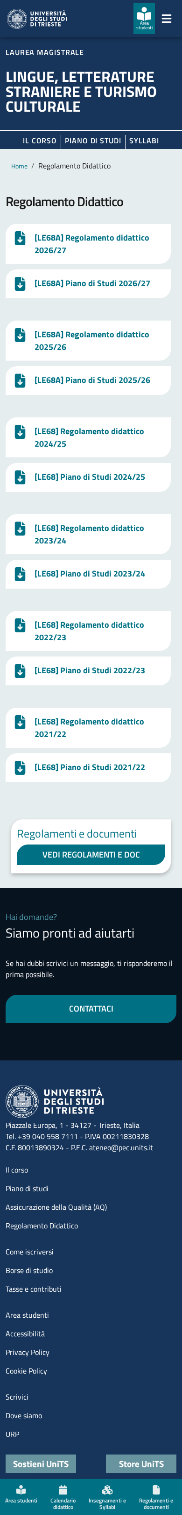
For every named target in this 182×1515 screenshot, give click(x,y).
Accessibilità (25, 1333)
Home (19, 166)
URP (12, 1434)
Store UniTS (141, 1463)
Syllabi (144, 140)
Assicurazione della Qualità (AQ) (56, 1207)
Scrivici (17, 1396)
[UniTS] (37, 19)
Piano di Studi (93, 140)
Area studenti (27, 1315)
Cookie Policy (26, 1370)
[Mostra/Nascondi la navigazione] (166, 19)
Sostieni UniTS (41, 1463)
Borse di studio (29, 1270)
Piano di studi (27, 1188)
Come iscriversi (30, 1251)
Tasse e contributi (34, 1288)
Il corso (40, 140)
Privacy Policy (27, 1352)
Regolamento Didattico (42, 1225)
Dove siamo (24, 1415)
